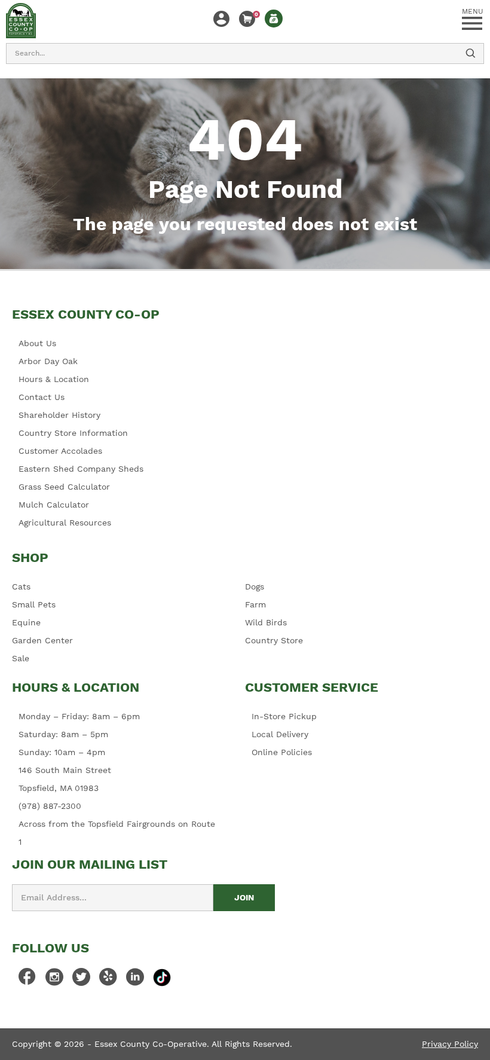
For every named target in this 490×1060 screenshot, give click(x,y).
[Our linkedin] (135, 980)
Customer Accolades (60, 451)
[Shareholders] (274, 19)
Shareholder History (59, 415)
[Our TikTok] (162, 977)
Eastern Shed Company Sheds (81, 469)
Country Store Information (73, 433)
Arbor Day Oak (48, 361)
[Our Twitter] (81, 980)
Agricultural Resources (65, 522)
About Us (37, 343)
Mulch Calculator (54, 504)
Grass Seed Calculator (64, 486)
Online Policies (282, 752)
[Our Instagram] (54, 980)
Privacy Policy (450, 1044)
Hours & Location (54, 379)
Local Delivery (280, 734)
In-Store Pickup (284, 716)
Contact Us (42, 397)
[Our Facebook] (27, 980)
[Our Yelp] (108, 980)
